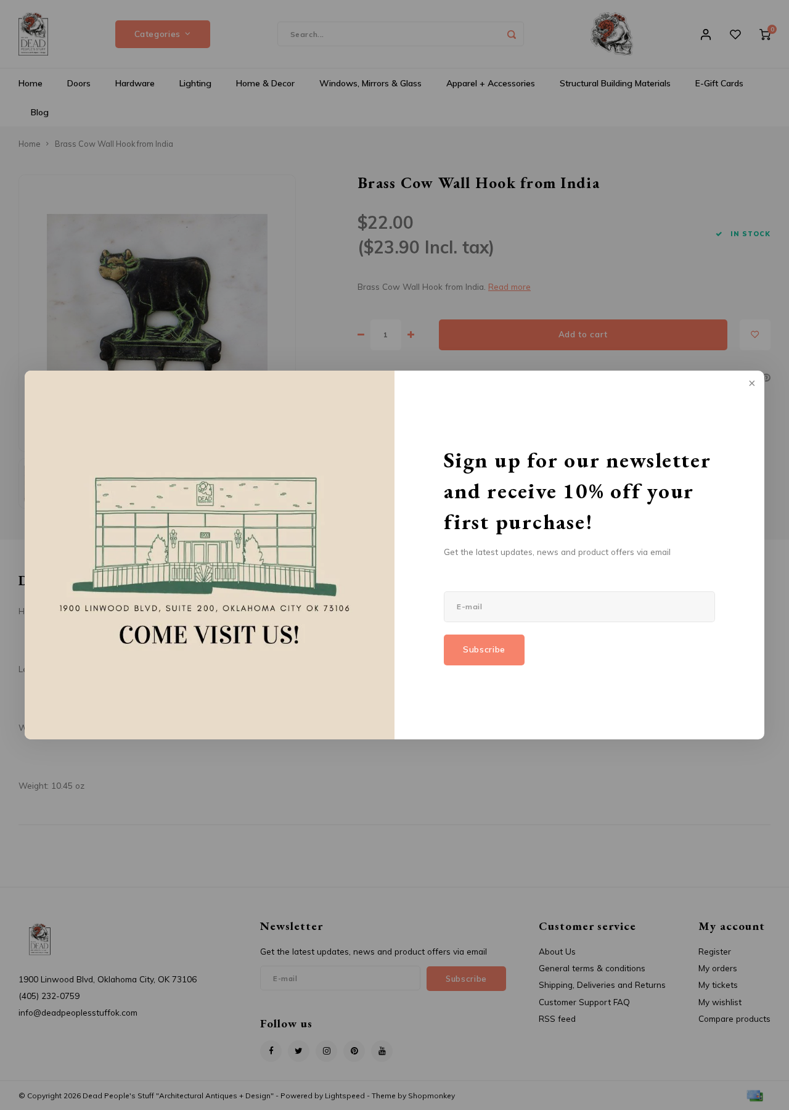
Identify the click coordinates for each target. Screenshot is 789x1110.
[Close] (750, 384)
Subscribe (484, 649)
